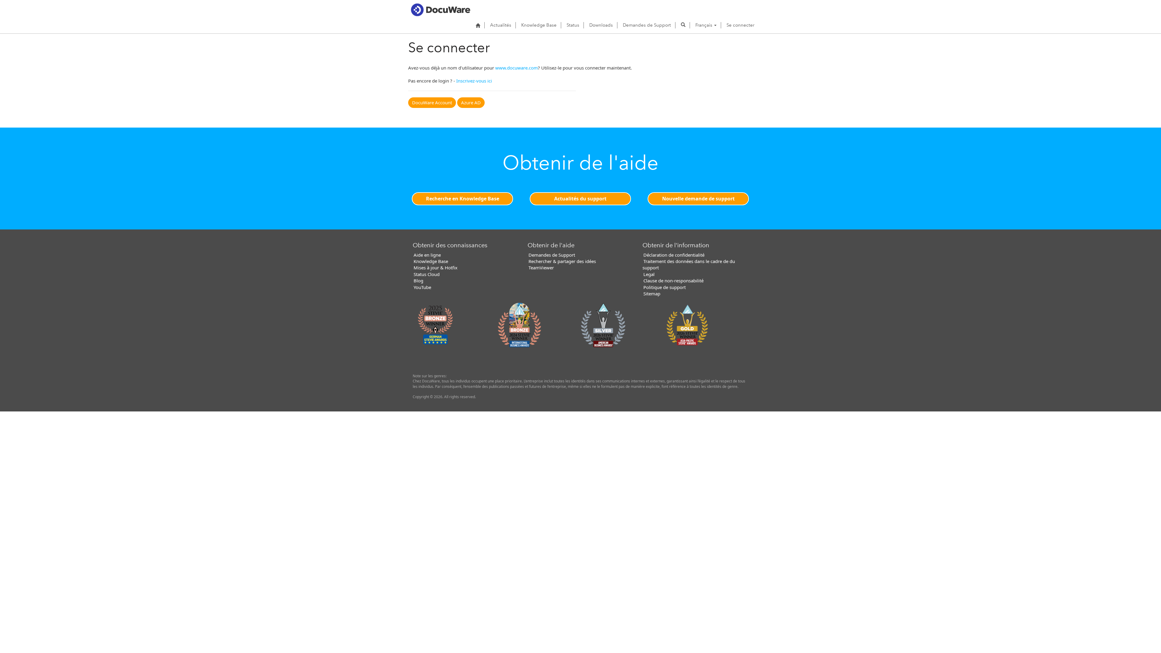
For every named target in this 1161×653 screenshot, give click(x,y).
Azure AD (471, 102)
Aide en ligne (427, 255)
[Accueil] (478, 25)
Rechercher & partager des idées (562, 261)
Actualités (500, 25)
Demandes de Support (647, 25)
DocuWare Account (432, 102)
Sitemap (651, 294)
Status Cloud (427, 274)
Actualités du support (580, 198)
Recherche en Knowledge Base (462, 198)
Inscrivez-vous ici (474, 81)
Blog (418, 281)
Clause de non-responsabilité (673, 281)
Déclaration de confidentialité (673, 255)
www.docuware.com (516, 68)
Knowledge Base (539, 25)
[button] (683, 25)
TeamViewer (541, 268)
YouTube (422, 287)
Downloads (601, 25)
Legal (649, 274)
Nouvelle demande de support (698, 198)
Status (573, 25)
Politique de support (664, 287)
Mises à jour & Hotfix (435, 268)
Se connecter (740, 25)
